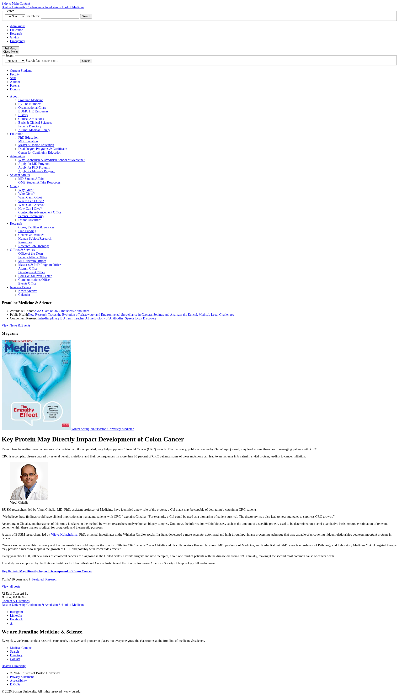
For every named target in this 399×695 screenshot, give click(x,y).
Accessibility (18, 680)
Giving (14, 37)
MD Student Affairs (31, 178)
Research (16, 33)
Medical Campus (21, 647)
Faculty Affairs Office (32, 257)
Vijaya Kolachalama (64, 534)
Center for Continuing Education (39, 152)
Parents (15, 85)
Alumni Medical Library (34, 130)
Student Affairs (20, 175)
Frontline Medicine (30, 100)
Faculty (15, 74)
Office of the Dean (30, 253)
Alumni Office (27, 268)
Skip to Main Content (16, 3)
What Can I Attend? (31, 205)
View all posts (11, 586)
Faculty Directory (29, 126)
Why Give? (25, 190)
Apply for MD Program (33, 163)
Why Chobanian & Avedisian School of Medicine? (51, 160)
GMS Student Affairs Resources (39, 182)
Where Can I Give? (31, 201)
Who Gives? (26, 193)
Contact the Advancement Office (39, 212)
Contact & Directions (16, 601)
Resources (25, 242)
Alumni (15, 82)
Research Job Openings (33, 246)
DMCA (15, 684)
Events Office (27, 283)
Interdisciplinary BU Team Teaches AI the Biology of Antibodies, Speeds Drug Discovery (97, 318)
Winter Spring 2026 (84, 429)
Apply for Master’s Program (36, 171)
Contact (15, 659)
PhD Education (28, 137)
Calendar (24, 294)
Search (14, 651)
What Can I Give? (30, 197)
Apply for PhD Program (34, 167)
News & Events (20, 287)
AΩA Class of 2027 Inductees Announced (62, 311)
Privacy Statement (22, 677)
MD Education (28, 141)
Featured (38, 579)
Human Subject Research (35, 238)
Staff (13, 78)
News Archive (27, 291)
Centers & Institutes (31, 235)
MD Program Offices (32, 261)
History (23, 115)
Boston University (14, 666)
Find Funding (27, 231)
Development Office (31, 272)
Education (16, 30)
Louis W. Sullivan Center (35, 276)
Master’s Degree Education (36, 145)
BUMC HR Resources (33, 111)
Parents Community (31, 216)
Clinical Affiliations (31, 119)
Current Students (21, 70)
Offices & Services (22, 249)
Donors (15, 89)
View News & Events (16, 325)
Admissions (17, 26)
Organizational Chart (32, 107)
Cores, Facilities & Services (36, 227)
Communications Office (34, 279)
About (14, 96)
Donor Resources (29, 220)
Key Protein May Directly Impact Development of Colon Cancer (47, 571)
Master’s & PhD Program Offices (40, 264)
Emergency (17, 41)
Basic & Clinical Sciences (35, 122)
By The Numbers (29, 104)
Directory (16, 655)
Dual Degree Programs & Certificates (42, 148)
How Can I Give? (30, 208)
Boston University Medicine (115, 429)
